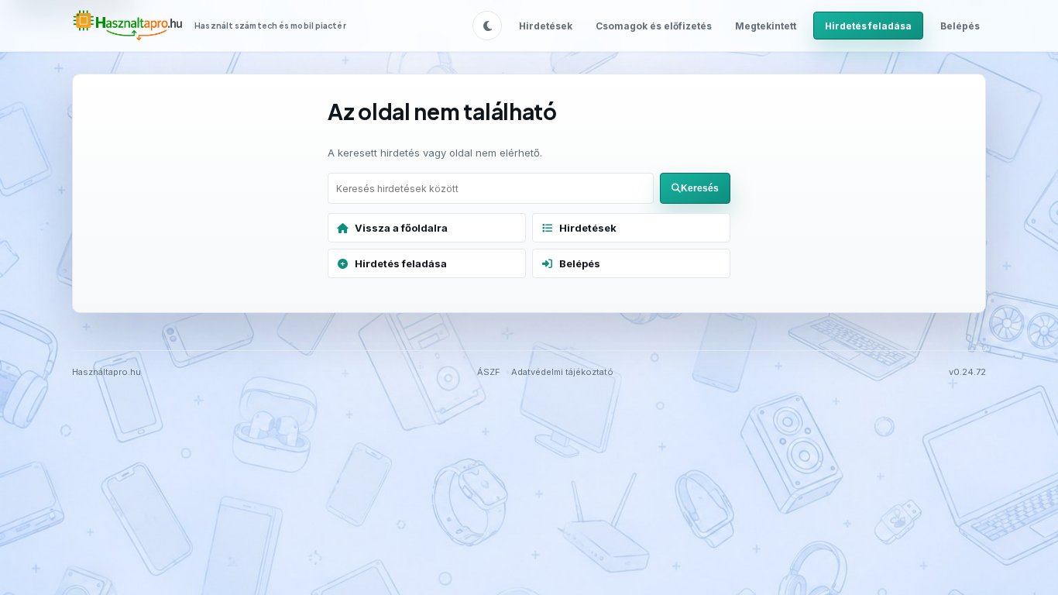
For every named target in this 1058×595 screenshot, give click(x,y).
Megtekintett (765, 26)
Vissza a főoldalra (401, 228)
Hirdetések (545, 26)
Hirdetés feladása (868, 26)
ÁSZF (488, 371)
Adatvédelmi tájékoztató (562, 371)
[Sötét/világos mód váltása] (487, 25)
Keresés (700, 188)
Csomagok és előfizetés (654, 26)
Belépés (960, 26)
